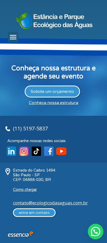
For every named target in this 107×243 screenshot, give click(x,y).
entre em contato (34, 212)
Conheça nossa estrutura (53, 102)
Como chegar (25, 189)
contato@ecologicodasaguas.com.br (50, 203)
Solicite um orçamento (52, 91)
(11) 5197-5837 (30, 128)
